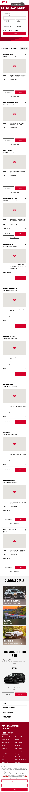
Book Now (20, 694)
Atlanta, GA (4, 748)
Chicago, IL (18, 754)
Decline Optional (14, 785)
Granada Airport (8, 244)
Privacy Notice (6, 776)
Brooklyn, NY (18, 736)
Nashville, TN (18, 762)
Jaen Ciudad (6, 432)
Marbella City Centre (9, 336)
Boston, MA (4, 759)
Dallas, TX (4, 745)
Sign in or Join (21, 2)
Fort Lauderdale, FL (6, 756)
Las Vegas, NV (18, 745)
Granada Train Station (10, 288)
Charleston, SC (18, 742)
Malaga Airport (8, 150)
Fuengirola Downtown (10, 198)
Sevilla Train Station (9, 530)
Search (15, 33)
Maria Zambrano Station (10, 102)
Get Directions (8, 92)
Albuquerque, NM (6, 736)
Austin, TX (4, 754)
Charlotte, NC (18, 748)
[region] (14, 777)
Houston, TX (18, 739)
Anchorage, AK (5, 742)
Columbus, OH (5, 739)
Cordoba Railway (8, 384)
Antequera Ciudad (8, 54)
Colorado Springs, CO (20, 759)
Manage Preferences (14, 781)
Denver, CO (4, 751)
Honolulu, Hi (5, 762)
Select (20, 92)
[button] (14, 66)
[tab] (5, 733)
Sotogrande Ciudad (9, 480)
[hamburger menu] (26, 2)
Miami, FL (17, 756)
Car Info (8, 694)
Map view (23, 48)
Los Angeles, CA (19, 751)
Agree (14, 789)
